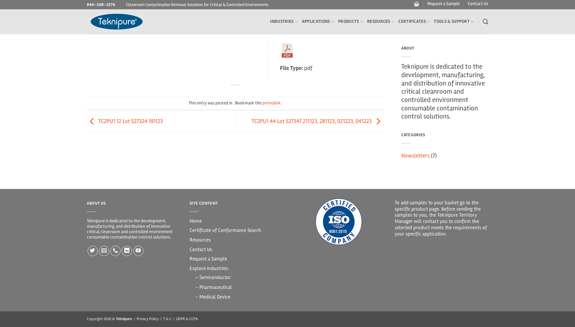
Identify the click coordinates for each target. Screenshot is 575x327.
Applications (316, 21)
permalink (271, 103)
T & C (167, 318)
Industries (281, 21)
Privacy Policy (148, 318)
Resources (378, 21)
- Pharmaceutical (214, 287)
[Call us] (115, 251)
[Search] (485, 21)
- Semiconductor (213, 277)
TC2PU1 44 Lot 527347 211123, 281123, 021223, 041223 (312, 121)
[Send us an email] (104, 251)
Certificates (412, 21)
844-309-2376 (101, 4)
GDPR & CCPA (187, 318)
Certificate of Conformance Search (225, 230)
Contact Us (478, 4)
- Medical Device (213, 297)
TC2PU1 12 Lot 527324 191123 (130, 121)
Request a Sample (443, 4)
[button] (415, 4)
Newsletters (415, 155)
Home (196, 221)
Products (348, 21)
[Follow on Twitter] (92, 251)
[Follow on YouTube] (138, 251)
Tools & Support (452, 21)
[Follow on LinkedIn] (127, 251)
